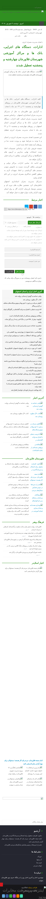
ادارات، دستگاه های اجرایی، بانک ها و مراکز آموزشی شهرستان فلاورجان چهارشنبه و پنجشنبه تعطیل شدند (23, 56)
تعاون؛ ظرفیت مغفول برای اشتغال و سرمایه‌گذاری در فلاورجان (22, 836)
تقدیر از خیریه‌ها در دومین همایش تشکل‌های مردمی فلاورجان (23, 845)
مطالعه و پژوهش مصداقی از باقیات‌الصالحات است (25, 316)
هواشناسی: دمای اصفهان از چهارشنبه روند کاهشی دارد (24, 332)
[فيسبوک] (35, 207)
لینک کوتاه (31, 209)
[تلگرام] (14, 3)
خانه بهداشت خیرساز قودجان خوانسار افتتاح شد (26, 390)
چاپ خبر (17, 36)
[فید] (31, 3)
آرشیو (37, 830)
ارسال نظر (19, 271)
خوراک (39, 856)
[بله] (28, 3)
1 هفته (24, 536)
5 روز (27, 529)
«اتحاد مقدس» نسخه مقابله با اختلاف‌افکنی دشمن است (24, 380)
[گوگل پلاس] (31, 207)
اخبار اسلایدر (38, 563)
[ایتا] (25, 3)
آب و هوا (39, 860)
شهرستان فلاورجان (35, 458)
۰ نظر (26, 36)
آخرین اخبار (23, 33)
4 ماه (25, 549)
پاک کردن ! (9, 271)
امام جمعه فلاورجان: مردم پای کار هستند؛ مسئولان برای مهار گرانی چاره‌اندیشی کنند (18, 477)
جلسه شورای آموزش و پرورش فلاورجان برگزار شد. (25, 552)
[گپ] (21, 3)
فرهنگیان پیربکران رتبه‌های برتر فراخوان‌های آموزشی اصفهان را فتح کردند (17, 498)
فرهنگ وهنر (38, 522)
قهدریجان (39, 33)
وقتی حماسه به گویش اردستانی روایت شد (28, 296)
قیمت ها (39, 863)
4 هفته (30, 542)
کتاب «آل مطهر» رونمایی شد (32, 300)
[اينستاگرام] (18, 3)
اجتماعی (31, 33)
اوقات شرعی (37, 866)
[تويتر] (26, 207)
